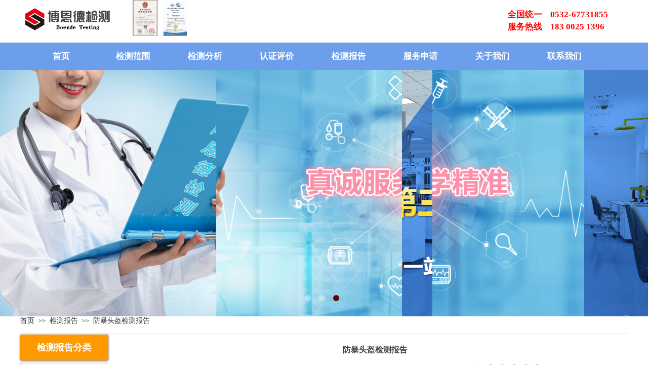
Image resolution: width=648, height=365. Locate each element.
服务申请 (420, 56)
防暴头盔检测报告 (121, 320)
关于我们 (492, 56)
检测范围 (133, 56)
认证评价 (277, 56)
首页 (61, 56)
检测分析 (205, 56)
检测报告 (349, 56)
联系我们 (564, 56)
